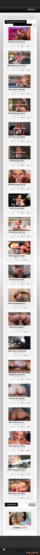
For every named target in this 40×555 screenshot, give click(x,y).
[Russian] (35, 552)
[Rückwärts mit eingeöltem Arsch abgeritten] (19, 135)
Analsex (17, 528)
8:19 (15, 498)
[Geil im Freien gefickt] (19, 206)
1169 (24, 94)
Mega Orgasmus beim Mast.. (17, 65)
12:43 (14, 474)
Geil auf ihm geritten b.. (17, 327)
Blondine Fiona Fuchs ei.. (17, 42)
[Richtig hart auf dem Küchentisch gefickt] (19, 373)
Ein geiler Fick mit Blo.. (17, 279)
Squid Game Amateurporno (17, 351)
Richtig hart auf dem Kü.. (17, 375)
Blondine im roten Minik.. (17, 493)
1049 (24, 189)
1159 (24, 236)
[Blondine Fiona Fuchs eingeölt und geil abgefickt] (19, 40)
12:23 (18, 355)
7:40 (15, 70)
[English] (27, 552)
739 (25, 70)
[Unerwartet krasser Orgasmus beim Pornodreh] (19, 230)
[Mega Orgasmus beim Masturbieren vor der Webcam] (19, 63)
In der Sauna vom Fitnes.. (17, 446)
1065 (24, 284)
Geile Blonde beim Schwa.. (17, 113)
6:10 (15, 212)
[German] (31, 552)
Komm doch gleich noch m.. (17, 470)
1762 (24, 379)
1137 (24, 46)
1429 (28, 308)
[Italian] (33, 552)
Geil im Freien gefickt (17, 208)
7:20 (15, 403)
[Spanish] (37, 552)
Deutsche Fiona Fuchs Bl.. (17, 184)
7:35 (18, 331)
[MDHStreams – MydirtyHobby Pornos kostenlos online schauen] (20, 551)
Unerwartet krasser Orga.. (17, 232)
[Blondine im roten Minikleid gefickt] (19, 491)
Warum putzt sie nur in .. (17, 422)
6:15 (18, 260)
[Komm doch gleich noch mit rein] (19, 468)
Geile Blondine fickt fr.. (17, 161)
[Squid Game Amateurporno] (19, 349)
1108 (24, 165)
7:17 (15, 284)
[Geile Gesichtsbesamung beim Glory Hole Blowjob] (19, 301)
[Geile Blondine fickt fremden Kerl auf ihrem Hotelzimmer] (19, 159)
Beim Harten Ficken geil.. (17, 89)
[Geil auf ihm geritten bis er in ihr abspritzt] (19, 325)
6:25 (15, 236)
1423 (28, 355)
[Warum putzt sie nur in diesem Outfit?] (19, 420)
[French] (29, 552)
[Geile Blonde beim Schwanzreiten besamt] (19, 111)
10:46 (18, 308)
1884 (24, 498)
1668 (24, 426)
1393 (24, 117)
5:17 (15, 189)
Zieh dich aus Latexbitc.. (17, 398)
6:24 (15, 141)
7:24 (15, 379)
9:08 (15, 94)
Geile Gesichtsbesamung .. (17, 303)
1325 (24, 141)
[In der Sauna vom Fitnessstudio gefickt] (19, 444)
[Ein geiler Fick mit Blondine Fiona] (19, 277)
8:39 (15, 426)
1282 (28, 331)
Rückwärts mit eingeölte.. (17, 137)
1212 (24, 212)
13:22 (14, 46)
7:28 (15, 117)
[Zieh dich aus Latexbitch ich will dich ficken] (19, 396)
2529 (24, 450)
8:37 (15, 450)
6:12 (15, 165)
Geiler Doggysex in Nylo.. (17, 256)
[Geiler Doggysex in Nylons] (19, 254)
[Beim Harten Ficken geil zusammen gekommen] (19, 87)
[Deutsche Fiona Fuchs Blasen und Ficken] (19, 182)
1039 (28, 260)
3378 (24, 474)
